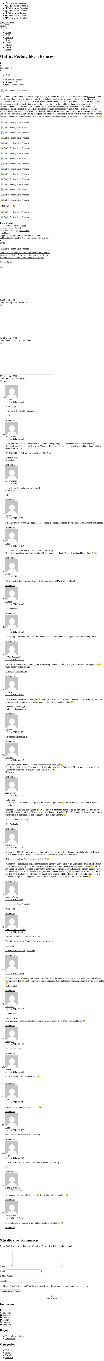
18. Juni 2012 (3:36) (14, 899)
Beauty (8, 40)
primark (34, 252)
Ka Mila (8, 399)
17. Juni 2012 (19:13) (14, 694)
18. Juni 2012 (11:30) (14, 973)
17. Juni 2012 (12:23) (14, 402)
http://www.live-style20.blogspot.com (21, 411)
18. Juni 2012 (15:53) (14, 1009)
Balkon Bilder (34, 106)
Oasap (7, 233)
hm (15, 252)
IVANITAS (10, 909)
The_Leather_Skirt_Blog (16, 929)
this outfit (91, 96)
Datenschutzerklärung (14, 1336)
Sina (7, 971)
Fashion (8, 1350)
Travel (8, 42)
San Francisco (44, 252)
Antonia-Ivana (11, 897)
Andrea (8, 730)
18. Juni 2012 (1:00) (14, 847)
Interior (8, 45)
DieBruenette (11, 481)
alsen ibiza (4, 252)
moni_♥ (8, 692)
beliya (11, 252)
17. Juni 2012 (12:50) (14, 439)
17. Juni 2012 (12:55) (14, 483)
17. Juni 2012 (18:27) (14, 659)
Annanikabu (10, 436)
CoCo (8, 629)
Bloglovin (6, 1325)
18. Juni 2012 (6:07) (14, 932)
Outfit (7, 35)
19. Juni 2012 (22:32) (14, 1044)
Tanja (7, 1155)
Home (8, 32)
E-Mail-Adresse (7, 1276)
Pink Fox (9, 757)
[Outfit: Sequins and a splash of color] (27, 335)
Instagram (6, 1312)
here (24, 225)
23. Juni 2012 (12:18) (14, 1130)
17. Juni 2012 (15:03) (14, 632)
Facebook (5, 1310)
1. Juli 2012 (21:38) (13, 1190)
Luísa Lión (10, 845)
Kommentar (6, 1266)
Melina (8, 1069)
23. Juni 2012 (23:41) (14, 1158)
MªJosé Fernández (13, 657)
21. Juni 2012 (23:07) (14, 1102)
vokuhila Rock (72, 109)
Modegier (9, 1041)
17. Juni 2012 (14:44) (14, 604)
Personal (9, 37)
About (8, 50)
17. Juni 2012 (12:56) (14, 518)
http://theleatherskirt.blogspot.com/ (20, 950)
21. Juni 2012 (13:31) (14, 1072)
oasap (23, 252)
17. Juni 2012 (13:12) (14, 546)
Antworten (10, 420)
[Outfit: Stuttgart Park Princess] (27, 374)
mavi (19, 252)
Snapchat (6, 1315)
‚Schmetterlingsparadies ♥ (16, 709)
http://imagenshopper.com (16, 671)
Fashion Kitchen (12, 1188)
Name (2, 1271)
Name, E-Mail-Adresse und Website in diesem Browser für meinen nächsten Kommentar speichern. (45, 1286)
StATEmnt (9, 1006)
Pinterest (6, 1322)
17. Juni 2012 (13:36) (14, 576)
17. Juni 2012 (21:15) (14, 732)
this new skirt (33, 99)
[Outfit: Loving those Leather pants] (27, 297)
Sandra (8, 601)
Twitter (5, 1320)
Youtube (5, 1317)
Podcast (8, 47)
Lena (7, 574)
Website (3, 1281)
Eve (7, 1100)
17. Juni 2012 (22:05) (14, 760)
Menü (3, 28)
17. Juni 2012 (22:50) (14, 795)
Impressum (10, 1338)
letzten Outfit (97, 111)
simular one (24, 230)
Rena (7, 543)
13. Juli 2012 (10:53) (14, 1218)
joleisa (8, 516)
